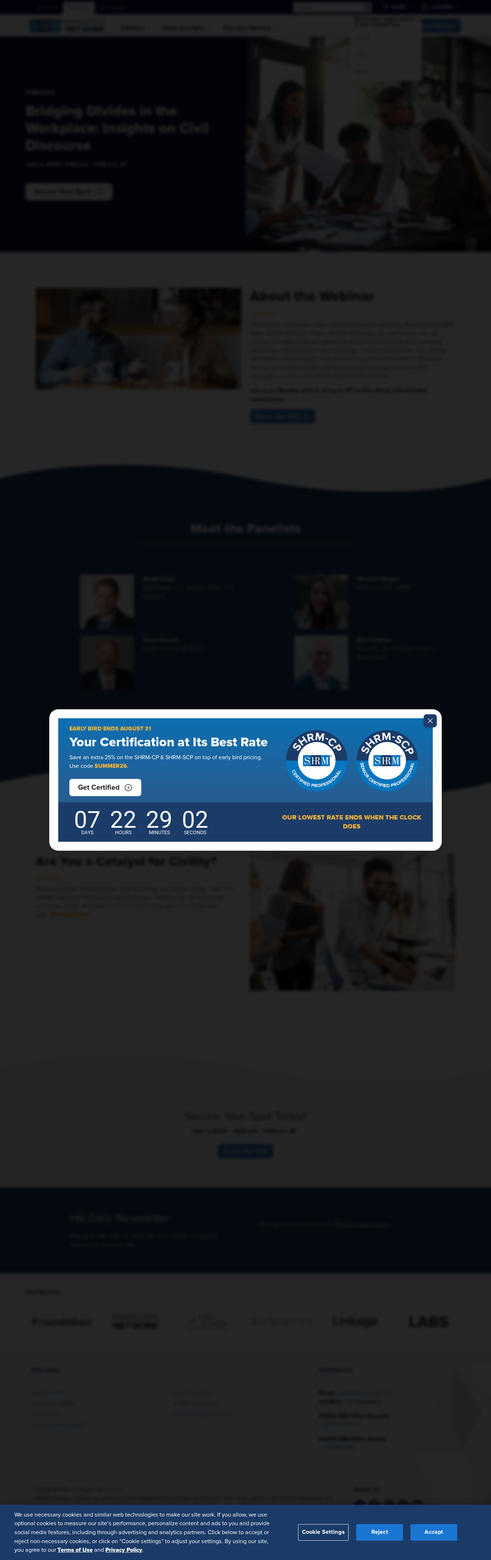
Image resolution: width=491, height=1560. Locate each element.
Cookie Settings (323, 1532)
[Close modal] (430, 720)
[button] (105, 787)
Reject (379, 1532)
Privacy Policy (123, 1549)
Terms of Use (75, 1549)
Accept (434, 1532)
